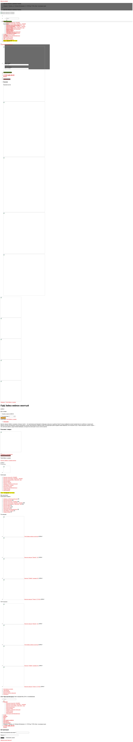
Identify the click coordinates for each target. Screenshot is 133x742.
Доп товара (4, 411)
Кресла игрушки (10, 34)
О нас (4, 715)
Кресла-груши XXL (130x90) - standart (15, 26)
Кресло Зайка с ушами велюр (8, 460)
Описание (6, 421)
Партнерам (6, 690)
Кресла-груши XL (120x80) (13, 25)
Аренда (5, 35)
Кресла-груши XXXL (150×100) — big (15, 705)
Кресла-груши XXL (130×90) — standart (16, 23)
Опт (4, 38)
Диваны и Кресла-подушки (13, 29)
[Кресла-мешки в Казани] (7, 13)
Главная (3, 402)
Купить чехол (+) (8, 414)
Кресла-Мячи (9, 29)
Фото (4, 37)
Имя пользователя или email (8, 732)
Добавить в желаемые (7, 44)
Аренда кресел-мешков (9, 693)
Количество (5, 416)
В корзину (3, 417)
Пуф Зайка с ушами (11, 33)
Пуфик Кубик (9, 37)
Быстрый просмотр (6, 455)
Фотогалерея (6, 691)
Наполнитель (9, 38)
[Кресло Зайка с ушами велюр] (6, 472)
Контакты (5, 694)
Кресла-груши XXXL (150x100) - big (15, 28)
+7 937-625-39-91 (8, 725)
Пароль (3, 735)
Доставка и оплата (8, 39)
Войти (2, 737)
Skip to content (4, 1)
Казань (5, 727)
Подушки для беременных (13, 35)
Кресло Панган (10, 30)
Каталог (5, 702)
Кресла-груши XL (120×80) (13, 22)
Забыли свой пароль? (6, 740)
